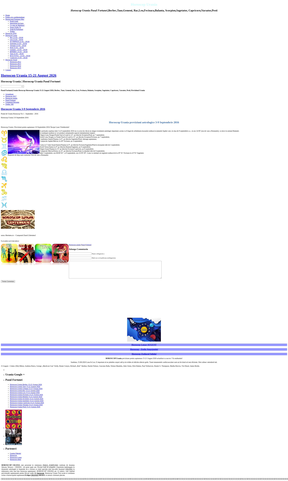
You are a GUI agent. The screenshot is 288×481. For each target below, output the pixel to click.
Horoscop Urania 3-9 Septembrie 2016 (23, 109)
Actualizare (9, 94)
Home (7, 15)
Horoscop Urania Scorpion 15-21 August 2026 (26, 399)
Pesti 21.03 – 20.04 (17, 48)
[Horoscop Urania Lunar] (13, 444)
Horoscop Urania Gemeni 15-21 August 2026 (26, 389)
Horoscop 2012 (15, 62)
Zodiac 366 (9, 104)
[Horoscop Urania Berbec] (4, 136)
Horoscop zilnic (15, 459)
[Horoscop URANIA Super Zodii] (43, 266)
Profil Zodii (14, 21)
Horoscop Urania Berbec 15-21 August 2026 (26, 385)
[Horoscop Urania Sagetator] (4, 188)
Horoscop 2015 (15, 68)
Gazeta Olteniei (15, 453)
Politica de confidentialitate (15, 17)
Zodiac (12, 31)
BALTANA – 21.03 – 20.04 (20, 56)
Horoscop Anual (11, 60)
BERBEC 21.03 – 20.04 (18, 52)
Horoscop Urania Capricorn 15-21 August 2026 (27, 403)
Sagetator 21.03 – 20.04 (18, 44)
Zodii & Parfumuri (16, 29)
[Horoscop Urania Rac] (4, 155)
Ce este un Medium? (17, 25)
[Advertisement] (268, 159)
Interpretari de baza (17, 23)
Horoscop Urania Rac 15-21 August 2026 (25, 391)
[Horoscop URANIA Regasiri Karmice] (60, 266)
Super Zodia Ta (15, 27)
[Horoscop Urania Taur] (4, 142)
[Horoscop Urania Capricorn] (4, 195)
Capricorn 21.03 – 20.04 (18, 58)
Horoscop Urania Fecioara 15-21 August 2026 (26, 395)
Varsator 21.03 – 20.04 (18, 46)
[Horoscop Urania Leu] (4, 162)
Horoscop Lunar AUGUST (144, 345)
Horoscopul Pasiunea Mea (14, 19)
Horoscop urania (11, 98)
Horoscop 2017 (10, 96)
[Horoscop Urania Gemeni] (4, 149)
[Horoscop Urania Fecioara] (4, 168)
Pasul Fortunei (10, 100)
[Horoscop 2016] (13, 428)
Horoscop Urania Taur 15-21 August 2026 (25, 387)
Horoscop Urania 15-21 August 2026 (28, 75)
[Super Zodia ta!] (13, 436)
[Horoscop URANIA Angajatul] (26, 266)
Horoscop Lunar (11, 35)
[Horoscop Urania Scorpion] (4, 182)
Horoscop (13, 455)
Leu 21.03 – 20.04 (16, 39)
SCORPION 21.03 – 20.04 (19, 42)
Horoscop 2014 (15, 66)
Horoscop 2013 (15, 64)
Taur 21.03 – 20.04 (17, 54)
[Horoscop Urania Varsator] (4, 201)
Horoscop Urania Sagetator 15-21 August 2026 (26, 401)
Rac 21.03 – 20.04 (16, 37)
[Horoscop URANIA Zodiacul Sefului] (9, 266)
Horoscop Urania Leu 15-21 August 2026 (25, 393)
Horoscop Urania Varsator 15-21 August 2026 (26, 405)
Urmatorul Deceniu (12, 102)
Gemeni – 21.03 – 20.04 (18, 50)
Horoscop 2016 (10, 33)
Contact (8, 70)
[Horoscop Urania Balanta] (4, 175)
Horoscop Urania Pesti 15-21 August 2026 (25, 407)
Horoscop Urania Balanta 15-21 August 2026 (26, 397)
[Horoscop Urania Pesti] (4, 208)
